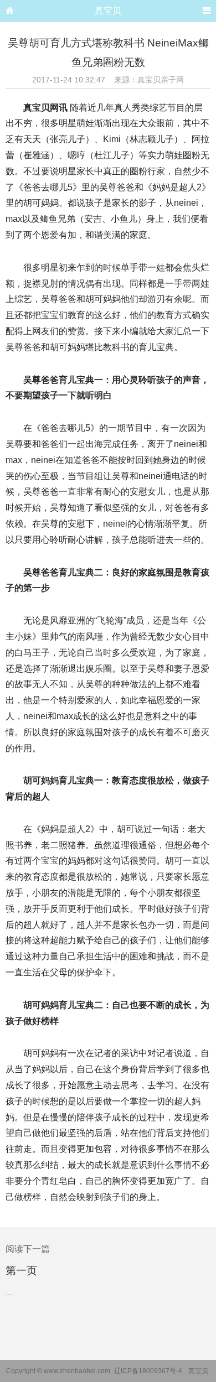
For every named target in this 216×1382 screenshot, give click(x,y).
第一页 (21, 1270)
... (9, 1291)
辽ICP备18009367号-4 (148, 1371)
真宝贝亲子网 (160, 79)
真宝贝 (108, 10)
